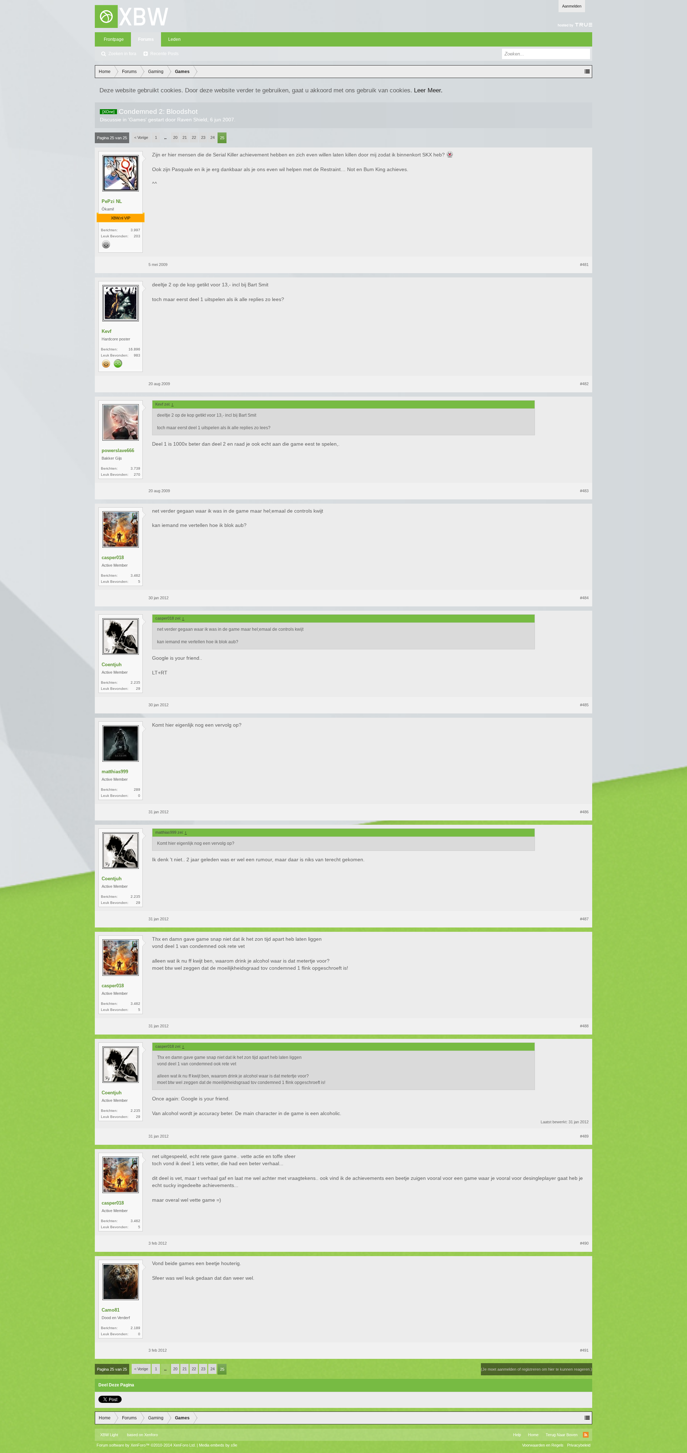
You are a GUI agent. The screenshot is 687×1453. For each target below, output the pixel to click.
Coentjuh (112, 664)
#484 (584, 598)
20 (175, 137)
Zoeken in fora (122, 53)
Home (533, 1435)
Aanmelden (571, 6)
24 (212, 137)
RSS (586, 1435)
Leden (174, 39)
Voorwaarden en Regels (543, 1445)
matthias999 (115, 771)
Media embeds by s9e (218, 1445)
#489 (584, 1136)
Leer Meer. (428, 90)
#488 (584, 1026)
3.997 (135, 230)
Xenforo (151, 1435)
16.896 (134, 349)
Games (137, 119)
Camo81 (111, 1310)
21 (184, 137)
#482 (584, 384)
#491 (584, 1350)
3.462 (135, 575)
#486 (584, 812)
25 (222, 138)
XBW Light (109, 1435)
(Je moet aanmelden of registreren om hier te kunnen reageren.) (536, 1369)
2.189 (135, 1328)
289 (137, 789)
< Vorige (141, 137)
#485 (584, 705)
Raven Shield (192, 119)
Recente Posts (164, 53)
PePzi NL (112, 201)
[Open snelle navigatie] (587, 71)
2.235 (135, 682)
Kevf (106, 331)
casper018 (113, 557)
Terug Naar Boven (562, 1435)
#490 (584, 1243)
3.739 (135, 468)
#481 (584, 264)
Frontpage (114, 39)
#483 (584, 491)
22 (194, 137)
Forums (146, 39)
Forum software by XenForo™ (146, 1445)
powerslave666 (118, 450)
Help (517, 1435)
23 (203, 137)
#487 (584, 919)
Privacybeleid (578, 1445)
